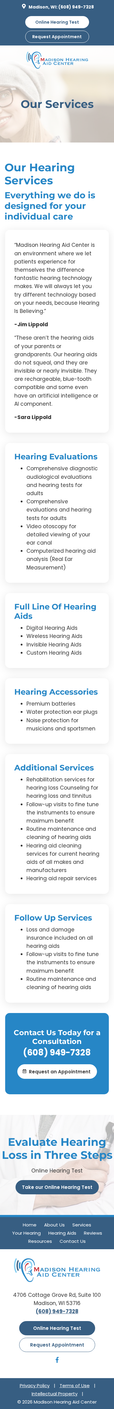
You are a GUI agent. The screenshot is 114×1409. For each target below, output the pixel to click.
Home (29, 1225)
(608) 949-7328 (76, 7)
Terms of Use (75, 1385)
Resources (40, 1241)
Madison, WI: (43, 7)
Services (81, 1225)
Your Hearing (26, 1233)
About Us (54, 1225)
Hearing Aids (62, 1233)
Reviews (93, 1233)
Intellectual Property (55, 1394)
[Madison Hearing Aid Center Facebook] (57, 1361)
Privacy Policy (35, 1385)
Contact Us (73, 1241)
